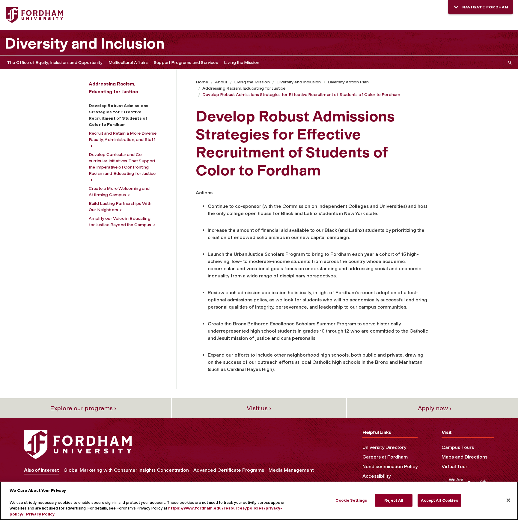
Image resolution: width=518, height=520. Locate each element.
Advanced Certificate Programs (228, 470)
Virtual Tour (454, 466)
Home (202, 82)
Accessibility (376, 476)
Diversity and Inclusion (84, 43)
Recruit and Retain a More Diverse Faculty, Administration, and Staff (122, 136)
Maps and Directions (464, 457)
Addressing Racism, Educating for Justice (243, 88)
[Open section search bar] (509, 62)
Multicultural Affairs (128, 62)
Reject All (393, 500)
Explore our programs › (83, 408)
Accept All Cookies (439, 500)
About (221, 82)
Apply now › (434, 408)
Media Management (291, 470)
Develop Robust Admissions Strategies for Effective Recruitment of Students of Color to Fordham (301, 94)
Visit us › (259, 408)
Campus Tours (458, 447)
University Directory (384, 447)
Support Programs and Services (186, 62)
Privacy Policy (40, 514)
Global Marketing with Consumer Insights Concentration (126, 470)
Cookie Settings (351, 500)
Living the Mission (242, 62)
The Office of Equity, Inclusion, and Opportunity (55, 62)
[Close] (508, 500)
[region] (259, 501)
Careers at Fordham (385, 457)
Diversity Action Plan (348, 82)
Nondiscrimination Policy (390, 466)
